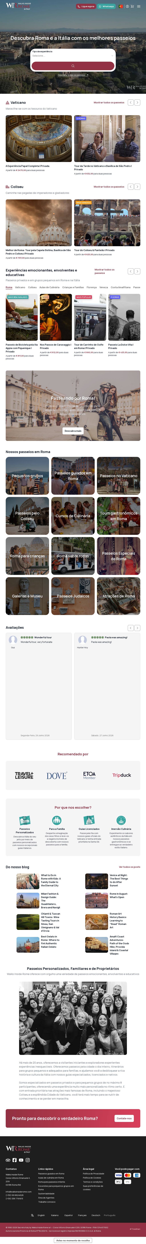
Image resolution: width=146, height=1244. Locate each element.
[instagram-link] (27, 1160)
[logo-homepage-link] (18, 6)
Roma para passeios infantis (51, 1181)
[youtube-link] (21, 1160)
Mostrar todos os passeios (109, 102)
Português (109, 1215)
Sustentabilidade (46, 1193)
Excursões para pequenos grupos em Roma (56, 1188)
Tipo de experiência (42, 51)
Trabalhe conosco (46, 1201)
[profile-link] (127, 6)
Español (69, 1215)
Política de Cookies (92, 1177)
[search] (73, 66)
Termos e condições (93, 1181)
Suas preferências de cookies (93, 1188)
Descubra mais (73, 430)
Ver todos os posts (129, 866)
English (41, 1215)
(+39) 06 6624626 (15, 1195)
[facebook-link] (14, 1160)
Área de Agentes (46, 1197)
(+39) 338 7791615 (14, 1198)
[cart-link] (132, 6)
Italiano (55, 1215)
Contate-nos (124, 1118)
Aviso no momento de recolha (73, 1240)
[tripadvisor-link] (8, 1160)
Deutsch (96, 1215)
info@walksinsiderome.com (19, 1191)
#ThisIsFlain (135, 1229)
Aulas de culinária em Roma (51, 1177)
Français (82, 1215)
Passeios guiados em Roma (51, 1173)
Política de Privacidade (93, 1173)
